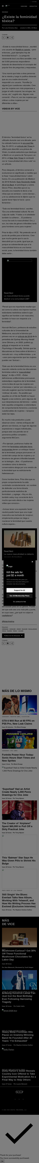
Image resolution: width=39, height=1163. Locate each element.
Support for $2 (19, 590)
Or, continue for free (19, 602)
